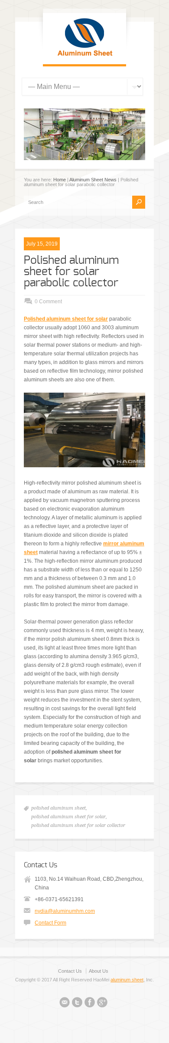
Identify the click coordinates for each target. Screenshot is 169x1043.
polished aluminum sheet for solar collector (78, 825)
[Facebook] (89, 1003)
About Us (98, 971)
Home (59, 179)
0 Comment (48, 301)
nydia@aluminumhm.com (65, 911)
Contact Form (50, 923)
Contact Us (70, 971)
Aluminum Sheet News (93, 179)
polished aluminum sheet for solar (68, 817)
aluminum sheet (126, 979)
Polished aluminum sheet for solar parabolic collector (71, 272)
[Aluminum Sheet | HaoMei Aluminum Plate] (84, 55)
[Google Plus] (102, 1003)
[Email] (64, 1003)
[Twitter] (77, 1003)
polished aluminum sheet (58, 808)
